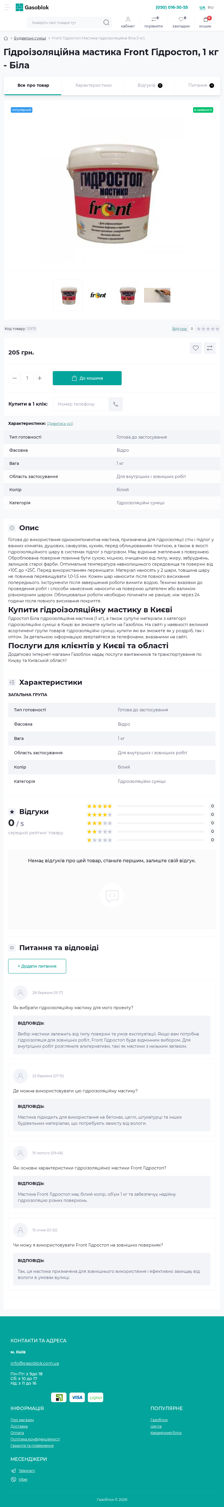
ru (211, 7)
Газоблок (159, 1420)
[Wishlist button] (196, 348)
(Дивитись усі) (60, 423)
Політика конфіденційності (35, 1439)
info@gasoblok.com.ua (34, 1363)
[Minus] (14, 378)
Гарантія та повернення (32, 1445)
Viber (23, 1479)
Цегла (156, 1426)
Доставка (19, 1426)
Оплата (17, 1432)
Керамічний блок (166, 1432)
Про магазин (22, 1420)
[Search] (106, 22)
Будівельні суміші (30, 38)
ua (202, 7)
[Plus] (40, 378)
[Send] (116, 404)
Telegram (27, 1470)
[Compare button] (210, 348)
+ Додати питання (37, 966)
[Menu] (7, 7)
